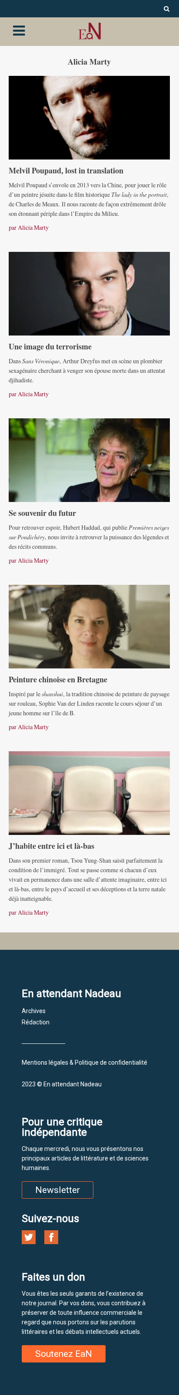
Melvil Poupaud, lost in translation (66, 170)
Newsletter (57, 1190)
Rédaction (36, 1022)
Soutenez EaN (63, 1354)
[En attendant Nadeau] (89, 31)
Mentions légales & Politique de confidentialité (84, 1062)
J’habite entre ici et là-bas (51, 845)
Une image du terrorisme (50, 346)
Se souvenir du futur (42, 512)
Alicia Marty (33, 227)
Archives (34, 1010)
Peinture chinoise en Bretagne (58, 679)
